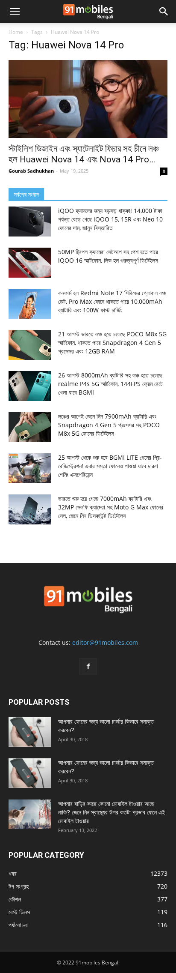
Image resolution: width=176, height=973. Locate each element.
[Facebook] (88, 666)
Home (16, 32)
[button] (14, 11)
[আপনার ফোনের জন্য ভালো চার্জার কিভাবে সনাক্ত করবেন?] (30, 732)
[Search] (164, 11)
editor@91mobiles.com (105, 642)
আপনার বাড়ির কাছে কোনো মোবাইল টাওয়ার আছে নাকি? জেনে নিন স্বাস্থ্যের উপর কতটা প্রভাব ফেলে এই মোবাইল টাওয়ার (111, 812)
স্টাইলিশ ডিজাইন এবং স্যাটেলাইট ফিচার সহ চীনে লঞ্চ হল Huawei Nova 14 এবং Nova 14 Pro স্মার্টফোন (83, 154)
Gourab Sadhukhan (31, 171)
